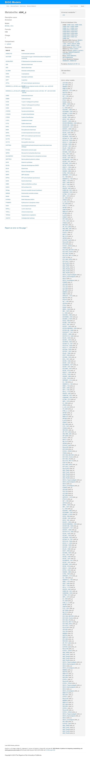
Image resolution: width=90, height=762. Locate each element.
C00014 (75, 47)
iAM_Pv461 (66, 267)
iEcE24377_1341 (68, 127)
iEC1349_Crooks (68, 251)
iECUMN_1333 (67, 163)
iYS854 (65, 248)
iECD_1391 (66, 119)
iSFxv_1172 (66, 186)
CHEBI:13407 (66, 26)
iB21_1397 (66, 106)
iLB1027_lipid (67, 240)
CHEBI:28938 (66, 31)
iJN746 (65, 98)
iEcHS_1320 (67, 133)
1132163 (77, 42)
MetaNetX (70, 64)
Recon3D (66, 242)
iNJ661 (65, 102)
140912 (69, 43)
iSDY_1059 (66, 182)
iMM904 (65, 87)
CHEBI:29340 (66, 33)
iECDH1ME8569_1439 (70, 123)
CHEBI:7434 (73, 37)
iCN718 (65, 257)
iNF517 (65, 234)
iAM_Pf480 (66, 265)
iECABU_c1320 (67, 113)
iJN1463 (65, 284)
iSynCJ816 (66, 263)
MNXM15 (80, 40)
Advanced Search (14, 6)
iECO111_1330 (67, 142)
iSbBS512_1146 (68, 179)
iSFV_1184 (66, 184)
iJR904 (65, 200)
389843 (68, 45)
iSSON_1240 (67, 188)
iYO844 (65, 223)
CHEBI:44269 (73, 33)
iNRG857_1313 (67, 175)
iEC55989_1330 (68, 111)
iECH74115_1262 (68, 131)
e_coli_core (66, 202)
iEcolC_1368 (67, 148)
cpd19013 (80, 50)
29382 (78, 43)
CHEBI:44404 (73, 35)
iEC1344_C (66, 261)
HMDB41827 (73, 61)
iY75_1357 (66, 221)
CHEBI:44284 (66, 35)
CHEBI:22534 (73, 30)
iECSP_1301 (67, 161)
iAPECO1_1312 (68, 90)
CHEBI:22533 (66, 30)
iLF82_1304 (66, 173)
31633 (64, 45)
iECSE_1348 (67, 156)
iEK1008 (65, 244)
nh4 (64, 15)
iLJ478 (65, 215)
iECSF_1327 (67, 157)
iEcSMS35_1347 (68, 159)
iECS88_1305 (67, 152)
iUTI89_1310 (67, 194)
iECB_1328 (66, 115)
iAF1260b (66, 230)
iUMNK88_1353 (68, 192)
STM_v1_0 (66, 205)
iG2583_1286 (67, 171)
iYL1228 (65, 203)
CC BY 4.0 (76, 64)
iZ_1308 (65, 198)
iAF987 (65, 207)
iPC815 (65, 94)
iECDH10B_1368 (68, 125)
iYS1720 (65, 286)
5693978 (73, 45)
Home (8, 6)
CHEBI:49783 (66, 37)
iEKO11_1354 (67, 167)
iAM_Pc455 (66, 271)
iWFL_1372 (66, 196)
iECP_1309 (66, 150)
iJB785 (65, 238)
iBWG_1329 (66, 104)
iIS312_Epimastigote (69, 276)
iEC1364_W (66, 253)
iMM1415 (66, 211)
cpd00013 (74, 50)
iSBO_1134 (66, 181)
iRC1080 (65, 219)
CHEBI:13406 (78, 25)
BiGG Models (13, 2)
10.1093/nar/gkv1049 (50, 750)
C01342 (79, 47)
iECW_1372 (66, 165)
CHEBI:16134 (73, 28)
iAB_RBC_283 (67, 228)
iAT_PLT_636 (67, 227)
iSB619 (65, 88)
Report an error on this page (15, 228)
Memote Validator (31, 6)
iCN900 (65, 282)
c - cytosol (8, 44)
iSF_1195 (66, 96)
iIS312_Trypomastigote (70, 275)
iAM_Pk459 (66, 273)
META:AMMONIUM (68, 57)
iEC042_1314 (9, 26)
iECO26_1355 (67, 144)
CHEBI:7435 (66, 38)
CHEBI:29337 (73, 31)
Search (82, 6)
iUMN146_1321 (67, 190)
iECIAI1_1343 (67, 134)
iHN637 (65, 217)
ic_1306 (65, 108)
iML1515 (65, 236)
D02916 (76, 49)
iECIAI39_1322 (67, 136)
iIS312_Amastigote (68, 280)
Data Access (23, 6)
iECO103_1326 (67, 140)
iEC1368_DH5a (67, 259)
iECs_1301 (66, 154)
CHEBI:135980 (74, 26)
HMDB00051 (66, 61)
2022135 (74, 43)
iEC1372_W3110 (68, 255)
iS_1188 (65, 177)
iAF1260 (65, 85)
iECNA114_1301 (68, 138)
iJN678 (65, 209)
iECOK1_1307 (67, 146)
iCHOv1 (65, 232)
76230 (77, 45)
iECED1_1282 (67, 129)
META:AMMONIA (71, 55)
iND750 (65, 92)
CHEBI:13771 (66, 28)
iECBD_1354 (67, 117)
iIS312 (65, 278)
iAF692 (65, 213)
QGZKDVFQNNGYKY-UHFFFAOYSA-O (71, 53)
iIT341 (65, 100)
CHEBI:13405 (70, 25)
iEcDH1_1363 (67, 121)
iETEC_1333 (67, 169)
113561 (64, 43)
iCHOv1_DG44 (67, 246)
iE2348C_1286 (67, 109)
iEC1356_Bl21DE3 (68, 250)
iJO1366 (65, 83)
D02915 (72, 49)
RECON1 (66, 225)
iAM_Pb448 (66, 269)
